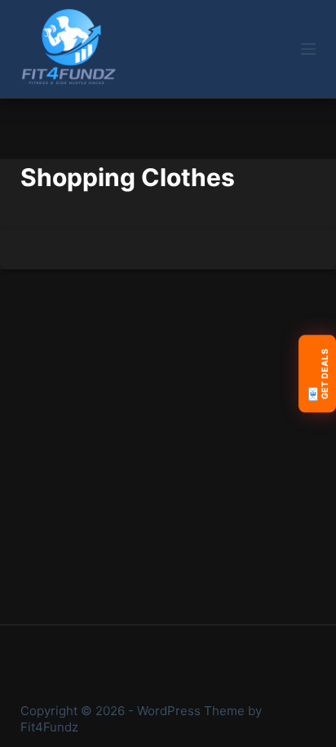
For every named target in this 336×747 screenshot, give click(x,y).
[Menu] (308, 49)
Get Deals (317, 374)
